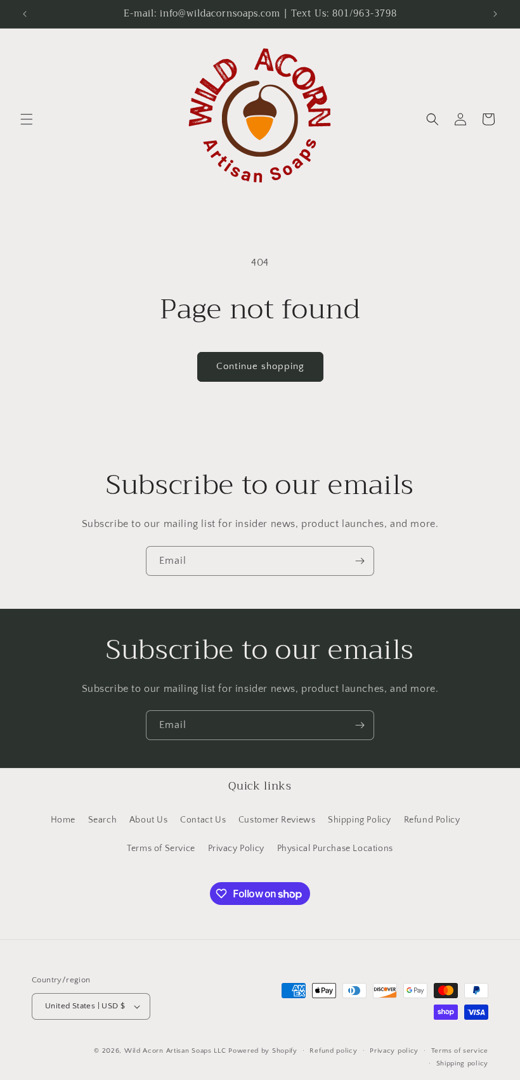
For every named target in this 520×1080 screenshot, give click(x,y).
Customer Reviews (277, 820)
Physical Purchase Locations (335, 848)
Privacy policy (394, 1051)
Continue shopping (260, 366)
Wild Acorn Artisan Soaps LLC (175, 1051)
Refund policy (333, 1051)
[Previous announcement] (25, 14)
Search (102, 820)
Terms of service (459, 1051)
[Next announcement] (495, 14)
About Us (148, 820)
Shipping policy (462, 1063)
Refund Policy (432, 820)
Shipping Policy (359, 820)
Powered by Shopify (262, 1051)
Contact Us (203, 820)
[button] (27, 119)
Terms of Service (161, 848)
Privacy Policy (236, 848)
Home (63, 820)
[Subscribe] (360, 561)
